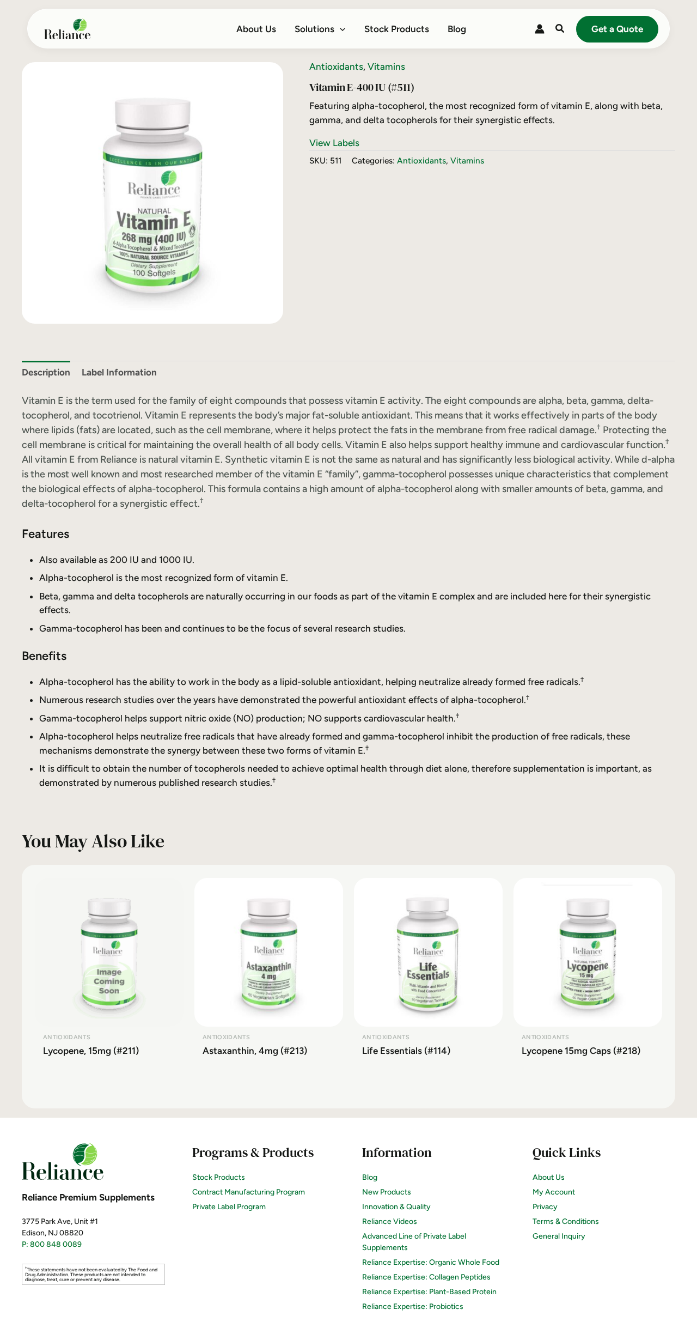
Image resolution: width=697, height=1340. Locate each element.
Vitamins (386, 66)
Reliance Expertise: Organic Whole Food (430, 1262)
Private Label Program (229, 1206)
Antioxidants (336, 66)
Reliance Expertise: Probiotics (412, 1306)
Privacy (545, 1206)
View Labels (334, 142)
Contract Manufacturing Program (248, 1192)
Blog (369, 1177)
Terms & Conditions (566, 1221)
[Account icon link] (540, 29)
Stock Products (218, 1177)
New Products (386, 1192)
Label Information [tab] (119, 372)
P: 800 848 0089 (52, 1244)
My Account (554, 1192)
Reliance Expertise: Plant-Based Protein (429, 1291)
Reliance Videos (389, 1221)
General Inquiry (559, 1236)
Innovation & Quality (396, 1206)
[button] (339, 29)
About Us (549, 1177)
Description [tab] (46, 372)
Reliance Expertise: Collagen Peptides (426, 1277)
